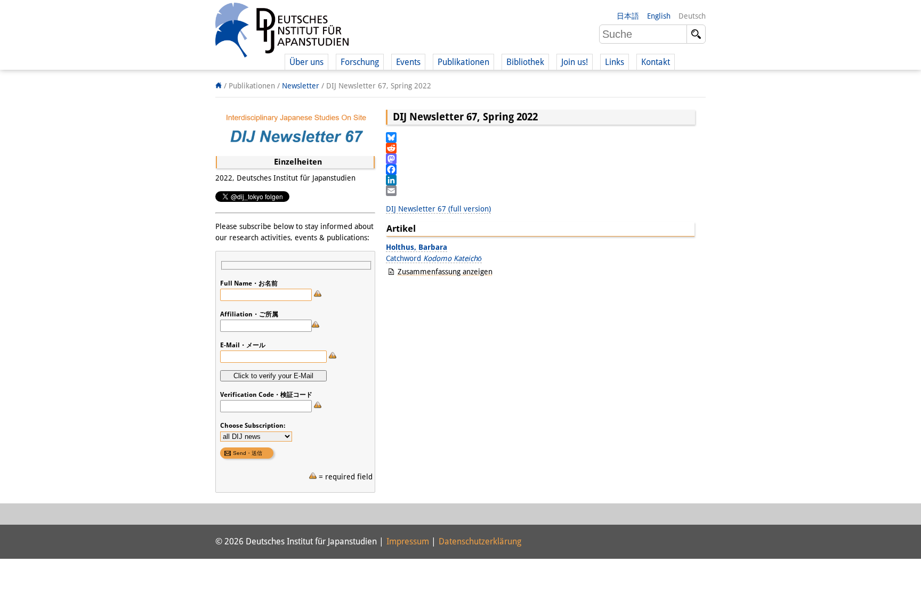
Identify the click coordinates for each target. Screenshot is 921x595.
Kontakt (655, 62)
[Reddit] (540, 148)
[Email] (540, 190)
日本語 (628, 16)
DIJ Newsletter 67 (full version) (438, 209)
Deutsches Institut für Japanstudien (282, 32)
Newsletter (300, 85)
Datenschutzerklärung (480, 541)
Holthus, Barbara (416, 247)
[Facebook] (540, 169)
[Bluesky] (540, 137)
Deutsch (692, 16)
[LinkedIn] (540, 180)
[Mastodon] (540, 158)
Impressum (407, 541)
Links (614, 62)
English (658, 16)
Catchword (434, 258)
